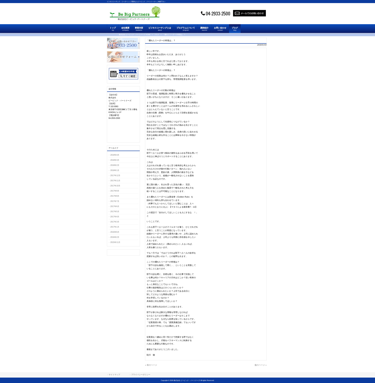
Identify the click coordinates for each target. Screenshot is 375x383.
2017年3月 (114, 222)
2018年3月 (114, 160)
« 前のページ (151, 365)
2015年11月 (115, 242)
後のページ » (261, 365)
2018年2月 (114, 165)
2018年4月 (114, 155)
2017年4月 (114, 217)
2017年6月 (114, 206)
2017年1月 (114, 227)
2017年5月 (114, 211)
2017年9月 (114, 191)
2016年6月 (114, 232)
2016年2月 (114, 237)
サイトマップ (114, 374)
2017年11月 (115, 180)
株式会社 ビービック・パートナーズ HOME (134, 34)
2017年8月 (114, 196)
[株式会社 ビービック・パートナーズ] (135, 19)
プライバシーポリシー (140, 374)
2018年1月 (114, 170)
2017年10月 (115, 186)
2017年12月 (115, 175)
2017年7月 (114, 201)
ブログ (156, 34)
